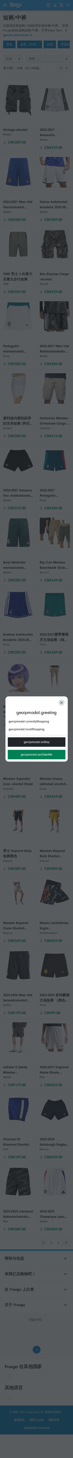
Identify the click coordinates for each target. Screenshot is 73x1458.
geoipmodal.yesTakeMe (36, 754)
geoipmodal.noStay (36, 742)
